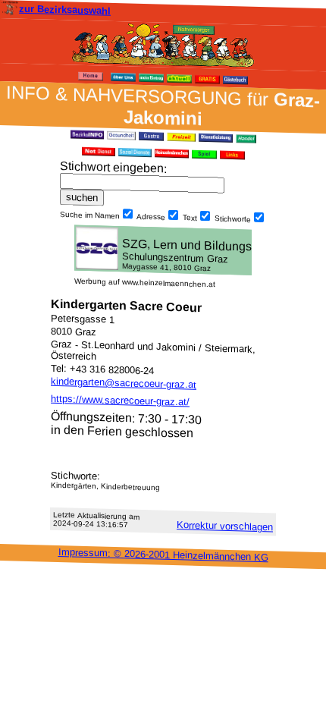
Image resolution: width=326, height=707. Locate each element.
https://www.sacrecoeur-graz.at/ (120, 400)
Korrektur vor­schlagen (225, 526)
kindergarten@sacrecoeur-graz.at (123, 383)
